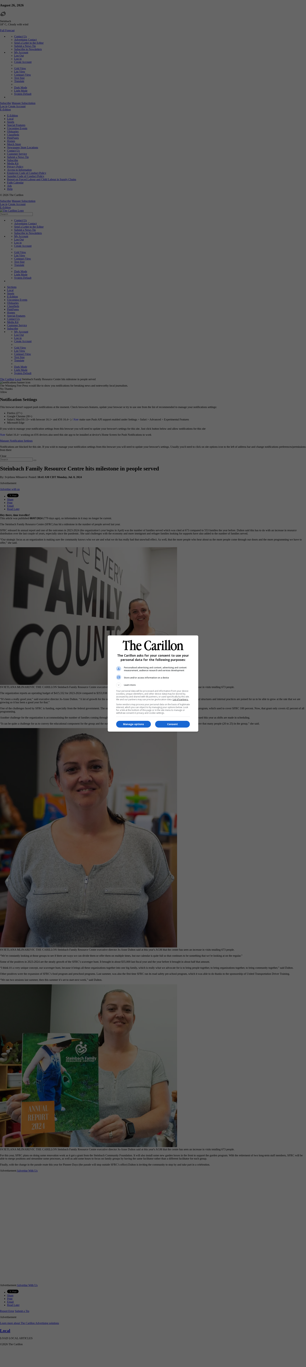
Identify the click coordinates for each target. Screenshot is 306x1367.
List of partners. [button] (180, 699)
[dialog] (153, 683)
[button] (153, 685)
